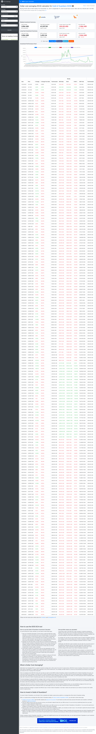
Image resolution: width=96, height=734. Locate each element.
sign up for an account (51, 699)
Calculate (9, 30)
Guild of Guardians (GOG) (62, 6)
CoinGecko (43, 617)
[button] (20, 1)
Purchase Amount (4, 13)
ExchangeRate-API (52, 617)
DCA (28, 1)
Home (84, 5)
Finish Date (3, 9)
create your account (31, 701)
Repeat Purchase (4, 18)
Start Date (3, 4)
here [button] (45, 10)
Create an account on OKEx (28, 699)
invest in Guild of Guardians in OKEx (60, 697)
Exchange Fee (3, 23)
